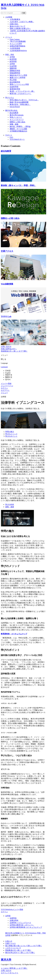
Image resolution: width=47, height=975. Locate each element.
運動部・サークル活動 (18, 129)
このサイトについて (13, 948)
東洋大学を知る (11, 110)
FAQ (11, 137)
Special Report (15, 107)
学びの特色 (9, 504)
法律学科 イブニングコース (20, 923)
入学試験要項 (15, 19)
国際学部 (13, 68)
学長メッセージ (16, 117)
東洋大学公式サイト (20, 953)
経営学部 (13, 61)
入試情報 (8, 17)
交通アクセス (10, 943)
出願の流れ (14, 24)
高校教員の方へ (18, 950)
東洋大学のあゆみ (17, 115)
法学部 (12, 64)
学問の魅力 (9, 432)
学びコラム (9, 98)
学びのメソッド (11, 434)
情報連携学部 (15, 73)
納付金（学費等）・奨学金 (20, 126)
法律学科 (13, 918)
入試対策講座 (15, 48)
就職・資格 (14, 124)
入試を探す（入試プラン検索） (22, 22)
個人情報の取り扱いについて (23, 946)
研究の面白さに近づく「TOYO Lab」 (24, 100)
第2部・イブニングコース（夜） (22, 91)
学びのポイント (11, 436)
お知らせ (8, 941)
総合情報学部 (15, 82)
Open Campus (15, 39)
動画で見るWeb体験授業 (19, 102)
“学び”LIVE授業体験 (18, 41)
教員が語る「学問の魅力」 (20, 104)
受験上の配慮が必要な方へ (20, 28)
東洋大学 (6, 959)
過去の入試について (17, 26)
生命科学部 (14, 87)
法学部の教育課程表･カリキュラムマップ (26, 927)
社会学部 (13, 66)
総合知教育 (14, 113)
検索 (23, 13)
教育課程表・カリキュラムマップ (14, 634)
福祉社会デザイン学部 (18, 75)
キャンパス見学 (16, 44)
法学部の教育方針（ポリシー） (22, 925)
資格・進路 (9, 507)
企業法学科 (14, 920)
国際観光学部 (15, 71)
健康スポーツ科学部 (17, 77)
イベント (8, 37)
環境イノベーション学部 (19, 84)
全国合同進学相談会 (17, 46)
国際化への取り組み (17, 122)
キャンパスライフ (17, 120)
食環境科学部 (15, 89)
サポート (8, 135)
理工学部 (13, 80)
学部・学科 (9, 55)
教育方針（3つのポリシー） (20, 93)
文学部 (12, 57)
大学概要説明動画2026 (18, 131)
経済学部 (13, 59)
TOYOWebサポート (17, 139)
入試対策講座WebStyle (18, 50)
